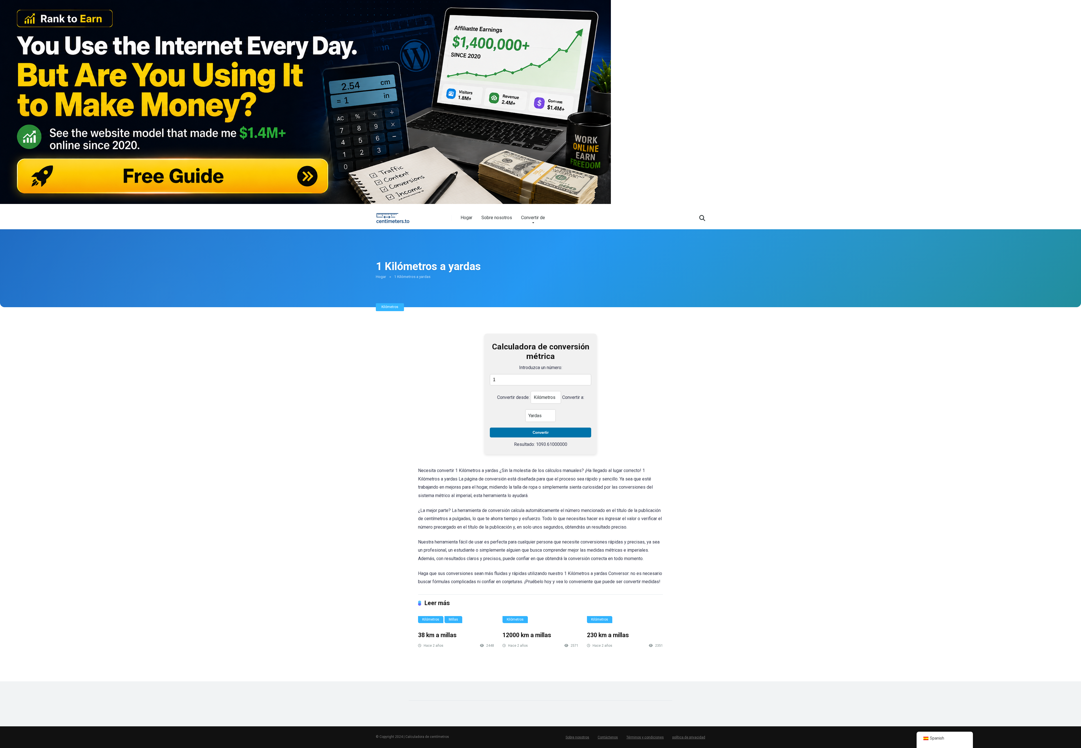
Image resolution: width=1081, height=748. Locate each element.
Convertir (541, 432)
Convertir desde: (513, 397)
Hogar (466, 217)
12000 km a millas (526, 635)
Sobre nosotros (496, 217)
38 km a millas (437, 635)
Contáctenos (608, 737)
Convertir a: (573, 397)
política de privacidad (688, 737)
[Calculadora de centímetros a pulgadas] (394, 216)
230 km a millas (608, 635)
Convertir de (533, 217)
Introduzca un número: (540, 367)
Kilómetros (389, 307)
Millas (453, 619)
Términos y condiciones (645, 737)
